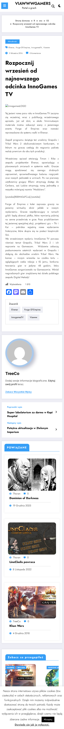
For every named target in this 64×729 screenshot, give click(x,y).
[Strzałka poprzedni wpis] (56, 412)
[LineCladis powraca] (32, 538)
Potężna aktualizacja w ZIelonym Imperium (27, 430)
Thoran (16, 493)
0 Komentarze (35, 53)
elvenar (11, 47)
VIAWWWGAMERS (33, 3)
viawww (46, 47)
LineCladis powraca (22, 562)
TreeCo (12, 373)
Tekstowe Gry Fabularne (25, 667)
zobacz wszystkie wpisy (18, 392)
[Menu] (4, 5)
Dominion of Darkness (23, 498)
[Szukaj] (53, 6)
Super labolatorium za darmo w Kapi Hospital (30, 414)
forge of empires (23, 47)
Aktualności (12, 41)
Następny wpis (14, 423)
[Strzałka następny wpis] (56, 429)
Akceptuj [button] (48, 719)
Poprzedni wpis (14, 407)
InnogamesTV (36, 47)
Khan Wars (16, 626)
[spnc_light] (60, 7)
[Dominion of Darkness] (32, 474)
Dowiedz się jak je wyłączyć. (32, 725)
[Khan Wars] (32, 602)
